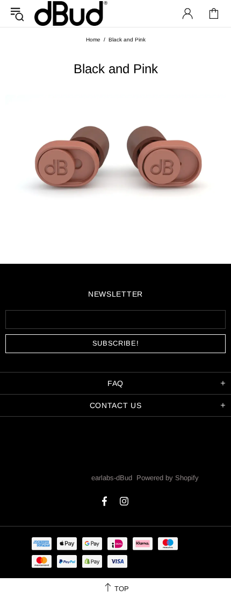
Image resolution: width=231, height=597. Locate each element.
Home (93, 40)
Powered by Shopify (167, 478)
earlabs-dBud (70, 13)
